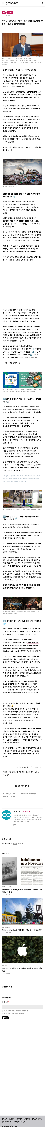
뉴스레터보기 (31, 569)
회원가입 (13, 569)
